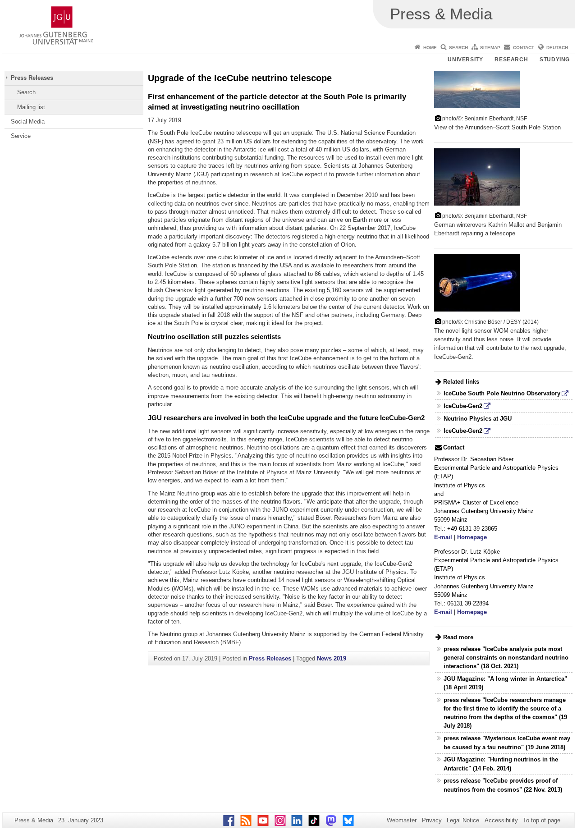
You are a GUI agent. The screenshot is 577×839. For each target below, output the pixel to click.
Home (430, 47)
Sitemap (490, 47)
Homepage (472, 537)
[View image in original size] (477, 89)
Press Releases (32, 77)
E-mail (443, 537)
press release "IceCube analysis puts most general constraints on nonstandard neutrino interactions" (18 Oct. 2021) (506, 657)
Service (21, 136)
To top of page (541, 820)
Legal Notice (463, 820)
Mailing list (31, 107)
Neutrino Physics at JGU (478, 418)
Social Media (28, 121)
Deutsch (557, 47)
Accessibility (501, 820)
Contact (523, 47)
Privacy (432, 820)
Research (511, 59)
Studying (555, 59)
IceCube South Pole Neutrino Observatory (502, 393)
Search (458, 47)
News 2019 (331, 658)
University (465, 59)
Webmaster (402, 820)
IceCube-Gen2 (463, 406)
